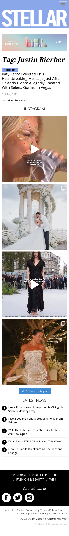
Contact (21, 510)
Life (55, 475)
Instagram (29, 497)
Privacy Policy (48, 510)
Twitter (17, 497)
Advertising (33, 510)
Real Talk (39, 475)
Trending (9, 70)
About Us (10, 510)
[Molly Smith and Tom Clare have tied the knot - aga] (34, 217)
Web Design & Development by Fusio (51, 523)
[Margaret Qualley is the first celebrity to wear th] (34, 284)
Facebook (6, 497)
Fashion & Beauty (30, 479)
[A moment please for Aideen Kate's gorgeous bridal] (34, 352)
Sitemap (44, 513)
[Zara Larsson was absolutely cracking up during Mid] (34, 149)
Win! (52, 479)
